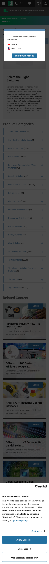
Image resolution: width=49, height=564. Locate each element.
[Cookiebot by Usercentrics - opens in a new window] (35, 487)
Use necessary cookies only (24, 558)
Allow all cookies (24, 540)
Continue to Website (24, 56)
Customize (36, 531)
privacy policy (20, 520)
